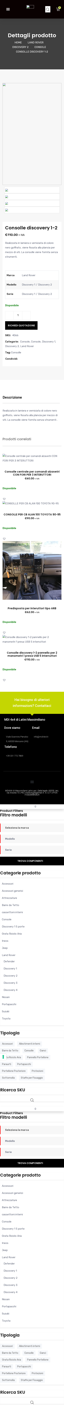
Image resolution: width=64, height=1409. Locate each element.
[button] (8, 9)
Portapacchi (9, 1004)
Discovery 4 (10, 990)
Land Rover (36, 42)
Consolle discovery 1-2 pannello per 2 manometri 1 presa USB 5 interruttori (32, 654)
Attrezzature (9, 898)
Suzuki (5, 1011)
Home (18, 42)
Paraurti (6, 1064)
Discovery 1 (48, 341)
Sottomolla (8, 1077)
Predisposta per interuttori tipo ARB (32, 608)
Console (40, 47)
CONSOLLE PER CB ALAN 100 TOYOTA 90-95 (32, 514)
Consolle (16, 352)
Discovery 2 (20, 47)
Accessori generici (12, 890)
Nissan (6, 997)
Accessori (7, 883)
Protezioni (37, 1071)
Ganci (43, 1050)
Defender (9, 961)
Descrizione (12, 397)
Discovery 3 (10, 982)
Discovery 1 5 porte (13, 926)
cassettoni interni (12, 912)
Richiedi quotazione (21, 325)
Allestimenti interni (29, 1043)
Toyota (6, 1018)
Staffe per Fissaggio (32, 1077)
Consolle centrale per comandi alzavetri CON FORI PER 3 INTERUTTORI (32, 473)
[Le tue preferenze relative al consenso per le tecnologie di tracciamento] (3, 1057)
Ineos (5, 940)
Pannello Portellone (37, 1057)
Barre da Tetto (10, 905)
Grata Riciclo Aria (12, 933)
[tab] (12, 399)
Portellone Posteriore (14, 1071)
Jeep (5, 948)
